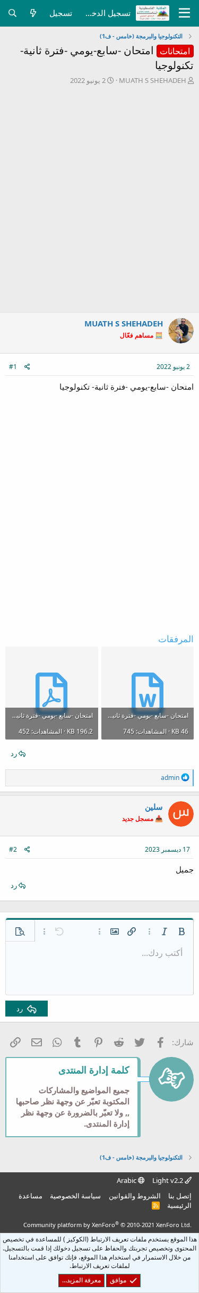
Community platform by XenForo (107, 1225)
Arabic (127, 1180)
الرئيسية (179, 1205)
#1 (13, 366)
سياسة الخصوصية (75, 1195)
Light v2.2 (168, 1180)
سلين (154, 806)
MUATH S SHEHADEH (152, 80)
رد (14, 753)
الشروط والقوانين (135, 1195)
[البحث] (12, 13)
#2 (13, 849)
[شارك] (27, 367)
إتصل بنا (180, 1195)
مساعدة (30, 1195)
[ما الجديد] (33, 13)
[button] (181, 931)
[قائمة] (184, 13)
